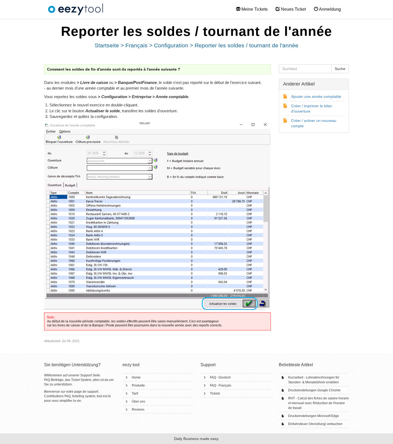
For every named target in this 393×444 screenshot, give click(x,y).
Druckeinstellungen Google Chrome (314, 390)
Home (136, 377)
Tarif (135, 393)
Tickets (215, 393)
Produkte (138, 385)
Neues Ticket (293, 9)
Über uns (138, 401)
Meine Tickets (254, 9)
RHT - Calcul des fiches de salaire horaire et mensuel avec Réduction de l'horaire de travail (318, 403)
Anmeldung (329, 9)
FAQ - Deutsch (220, 377)
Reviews (138, 409)
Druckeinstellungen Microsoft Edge (313, 416)
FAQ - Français (220, 385)
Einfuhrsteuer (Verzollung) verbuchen (315, 424)
